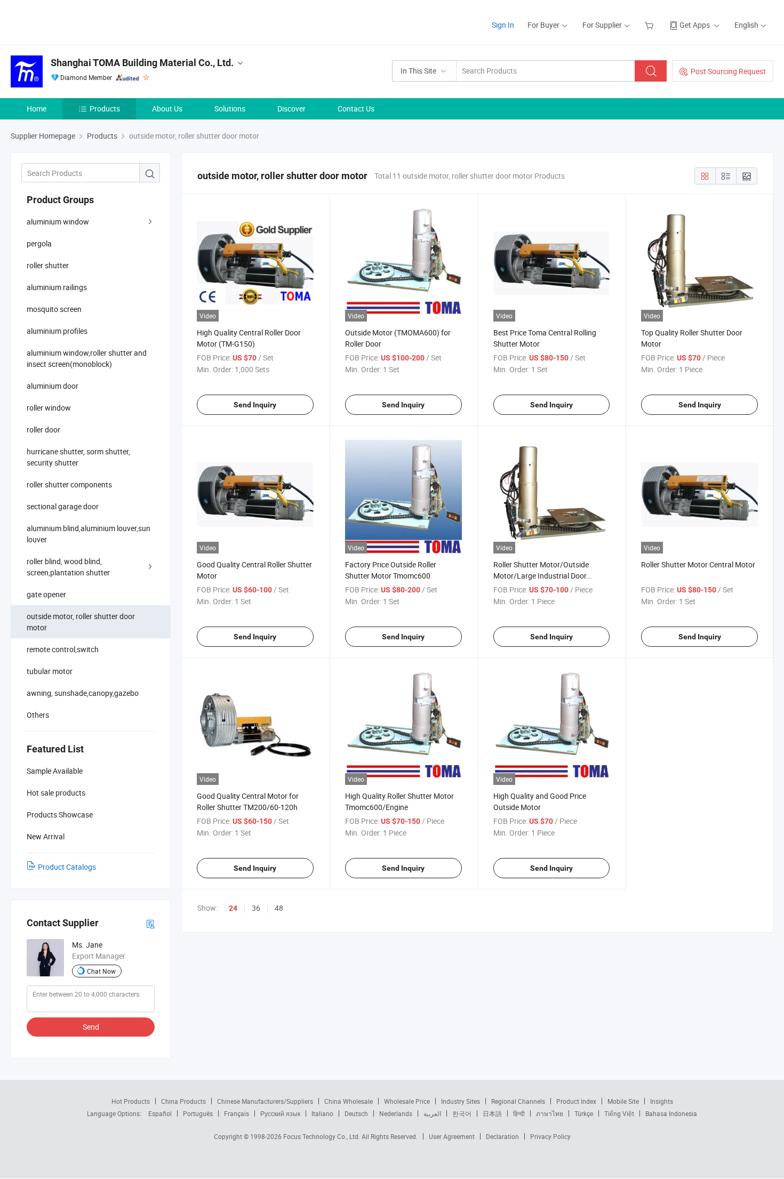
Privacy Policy (550, 1136)
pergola (39, 243)
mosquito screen (54, 309)
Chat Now (101, 971)
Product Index (576, 1101)
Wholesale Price (407, 1101)
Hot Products (130, 1101)
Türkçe (583, 1113)
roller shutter (48, 265)
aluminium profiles (57, 331)
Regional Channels (518, 1101)
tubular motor (50, 671)
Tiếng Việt (619, 1113)
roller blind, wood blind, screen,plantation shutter (68, 567)
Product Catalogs (67, 867)
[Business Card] (150, 923)
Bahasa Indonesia (671, 1113)
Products (105, 108)
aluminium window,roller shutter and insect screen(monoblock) (87, 358)
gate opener (46, 594)
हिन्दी (519, 1113)
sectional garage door (63, 506)
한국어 (461, 1113)
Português (198, 1113)
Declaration (502, 1136)
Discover (291, 108)
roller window (49, 408)
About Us (167, 108)
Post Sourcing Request (728, 71)
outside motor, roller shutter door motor (81, 621)
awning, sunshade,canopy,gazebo (83, 693)
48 (279, 908)
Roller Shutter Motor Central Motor (698, 564)
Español (160, 1113)
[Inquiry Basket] (650, 25)
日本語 (492, 1113)
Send (91, 1027)
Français (236, 1113)
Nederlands (395, 1113)
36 (256, 908)
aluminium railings (57, 287)
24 (233, 908)
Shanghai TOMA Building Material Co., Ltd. (142, 62)
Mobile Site (623, 1101)
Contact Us (356, 108)
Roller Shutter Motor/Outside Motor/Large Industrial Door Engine (541, 575)
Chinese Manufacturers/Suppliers (265, 1101)
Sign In (503, 25)
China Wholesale (348, 1101)
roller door (43, 429)
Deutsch (356, 1113)
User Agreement (452, 1136)
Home (36, 108)
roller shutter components (69, 484)
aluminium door (52, 386)
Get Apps (694, 25)
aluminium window (58, 221)
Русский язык (280, 1113)
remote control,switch (63, 649)
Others (38, 715)
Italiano (322, 1113)
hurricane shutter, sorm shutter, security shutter (78, 457)
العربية (432, 1113)
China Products (183, 1101)
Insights (661, 1101)
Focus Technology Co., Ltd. (322, 1136)
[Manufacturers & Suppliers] (79, 21)
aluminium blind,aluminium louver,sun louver (88, 533)
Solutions (229, 108)
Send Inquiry (255, 404)
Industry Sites (460, 1101)
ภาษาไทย (549, 1113)
